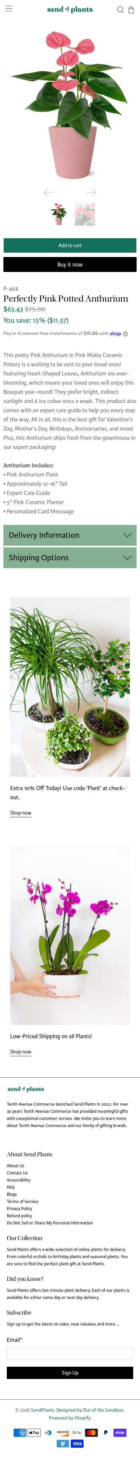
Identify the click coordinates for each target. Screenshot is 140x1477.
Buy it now (70, 264)
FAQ (11, 1187)
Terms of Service (22, 1201)
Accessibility (18, 1180)
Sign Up (70, 1373)
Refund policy (19, 1216)
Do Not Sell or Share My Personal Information (50, 1223)
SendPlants (42, 1410)
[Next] (91, 192)
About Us (15, 1166)
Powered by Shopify (70, 1418)
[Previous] (48, 192)
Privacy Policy (19, 1208)
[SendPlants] (70, 10)
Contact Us (17, 1173)
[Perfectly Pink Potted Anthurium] (70, 104)
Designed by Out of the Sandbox (89, 1410)
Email (14, 1340)
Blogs (12, 1194)
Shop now (20, 813)
